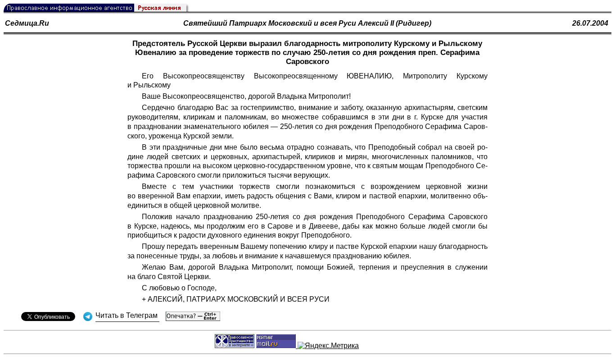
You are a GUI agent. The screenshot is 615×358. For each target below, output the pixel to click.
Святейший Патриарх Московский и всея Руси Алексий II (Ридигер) (307, 23)
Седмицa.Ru (27, 23)
